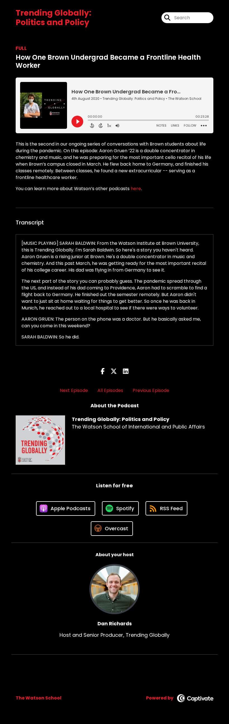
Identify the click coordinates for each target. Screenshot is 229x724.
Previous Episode (151, 390)
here (136, 188)
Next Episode (74, 390)
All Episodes (110, 390)
